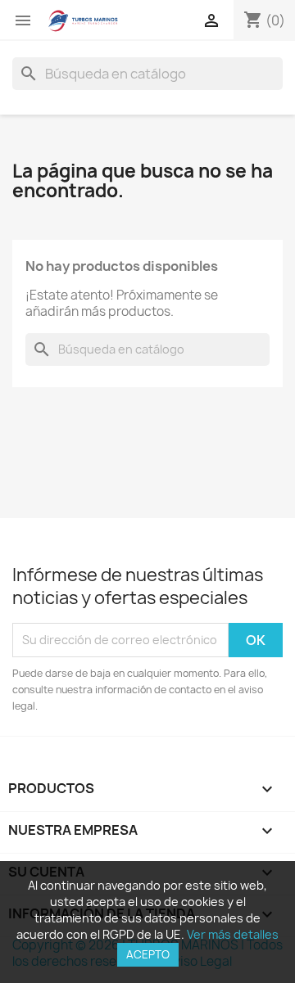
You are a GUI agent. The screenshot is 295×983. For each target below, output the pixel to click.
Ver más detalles (233, 934)
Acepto (148, 954)
